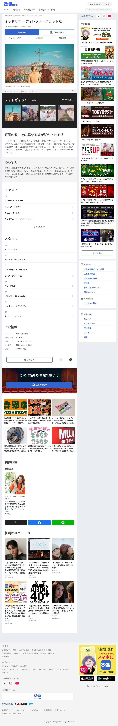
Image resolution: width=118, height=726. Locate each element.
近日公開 (16, 9)
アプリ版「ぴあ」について (98, 686)
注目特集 (87, 328)
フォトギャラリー (16, 38)
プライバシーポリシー (19, 710)
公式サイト (31, 360)
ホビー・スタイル (62, 669)
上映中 (6, 9)
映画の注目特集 (32, 653)
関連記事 (62, 38)
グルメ (51, 669)
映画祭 (86, 283)
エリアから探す (90, 303)
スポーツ (33, 669)
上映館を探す (58, 32)
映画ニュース (19, 653)
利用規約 (49, 710)
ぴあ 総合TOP (95, 4)
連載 (86, 337)
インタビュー (89, 323)
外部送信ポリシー (36, 710)
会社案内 (5, 710)
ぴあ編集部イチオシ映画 (94, 269)
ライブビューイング (92, 287)
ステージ (13, 669)
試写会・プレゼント (47, 9)
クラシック (23, 669)
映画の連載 (6, 656)
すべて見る (66, 100)
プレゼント (88, 332)
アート (4, 669)
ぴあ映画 (16, 15)
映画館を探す (29, 9)
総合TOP (5, 666)
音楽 (107, 4)
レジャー (42, 669)
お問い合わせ (60, 710)
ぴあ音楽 (23, 666)
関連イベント (89, 292)
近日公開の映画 (90, 278)
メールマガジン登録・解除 (11, 713)
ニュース (87, 319)
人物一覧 (5, 673)
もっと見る (38, 226)
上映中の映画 (89, 274)
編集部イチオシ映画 (9, 650)
